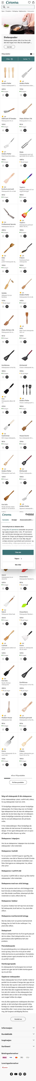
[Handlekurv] (33, 2)
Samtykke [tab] (5, 520)
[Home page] (12, 3)
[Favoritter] (29, 2)
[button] (4, 7)
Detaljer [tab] (14, 520)
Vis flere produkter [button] (18, 782)
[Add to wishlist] (3, 95)
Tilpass (16, 558)
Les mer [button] (9, 47)
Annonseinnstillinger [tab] (27, 520)
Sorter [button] (25, 59)
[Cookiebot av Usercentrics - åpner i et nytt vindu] (25, 514)
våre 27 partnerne (12, 529)
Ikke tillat (18, 565)
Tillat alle (18, 552)
